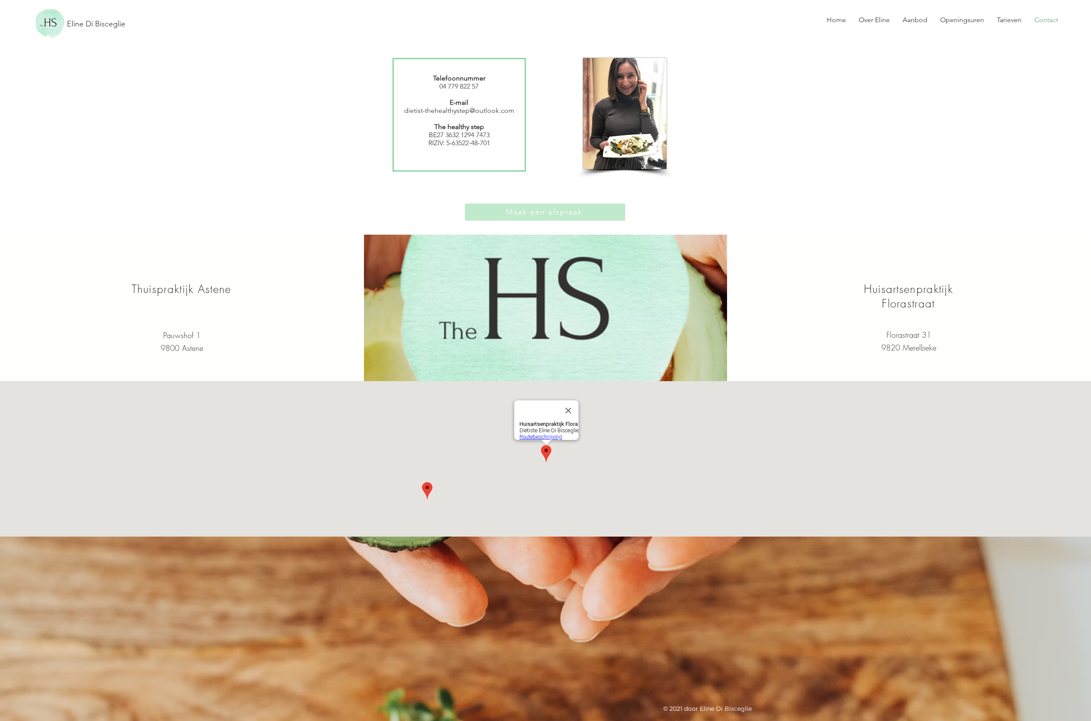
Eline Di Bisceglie (96, 24)
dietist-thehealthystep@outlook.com (459, 110)
